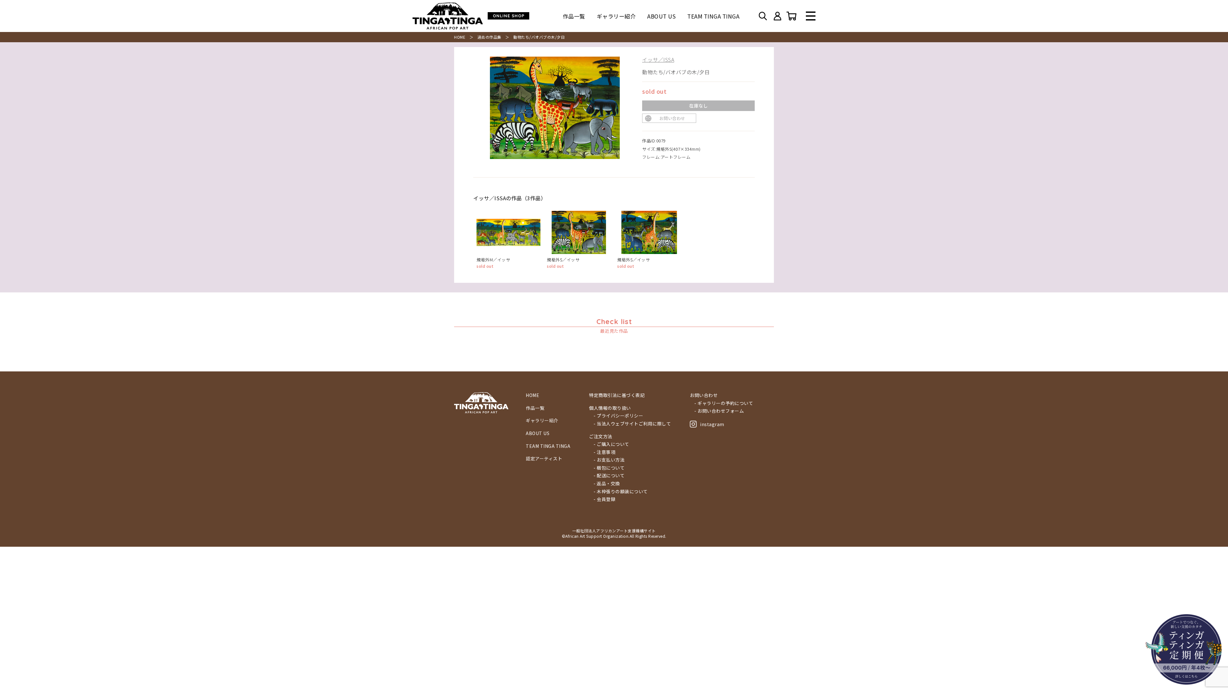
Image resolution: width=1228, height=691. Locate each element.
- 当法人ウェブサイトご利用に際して (632, 424)
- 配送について (609, 476)
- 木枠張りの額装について (621, 491)
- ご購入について (611, 444)
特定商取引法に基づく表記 (617, 395)
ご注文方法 (600, 436)
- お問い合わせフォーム (719, 411)
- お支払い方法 (609, 460)
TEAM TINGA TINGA (713, 16)
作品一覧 (574, 16)
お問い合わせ (672, 118)
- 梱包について (609, 468)
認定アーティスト (544, 459)
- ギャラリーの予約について (723, 403)
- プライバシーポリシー (618, 416)
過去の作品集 (489, 37)
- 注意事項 (604, 452)
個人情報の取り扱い (610, 408)
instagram (712, 424)
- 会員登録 (604, 499)
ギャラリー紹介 (616, 16)
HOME (459, 37)
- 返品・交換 (607, 484)
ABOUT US (661, 16)
